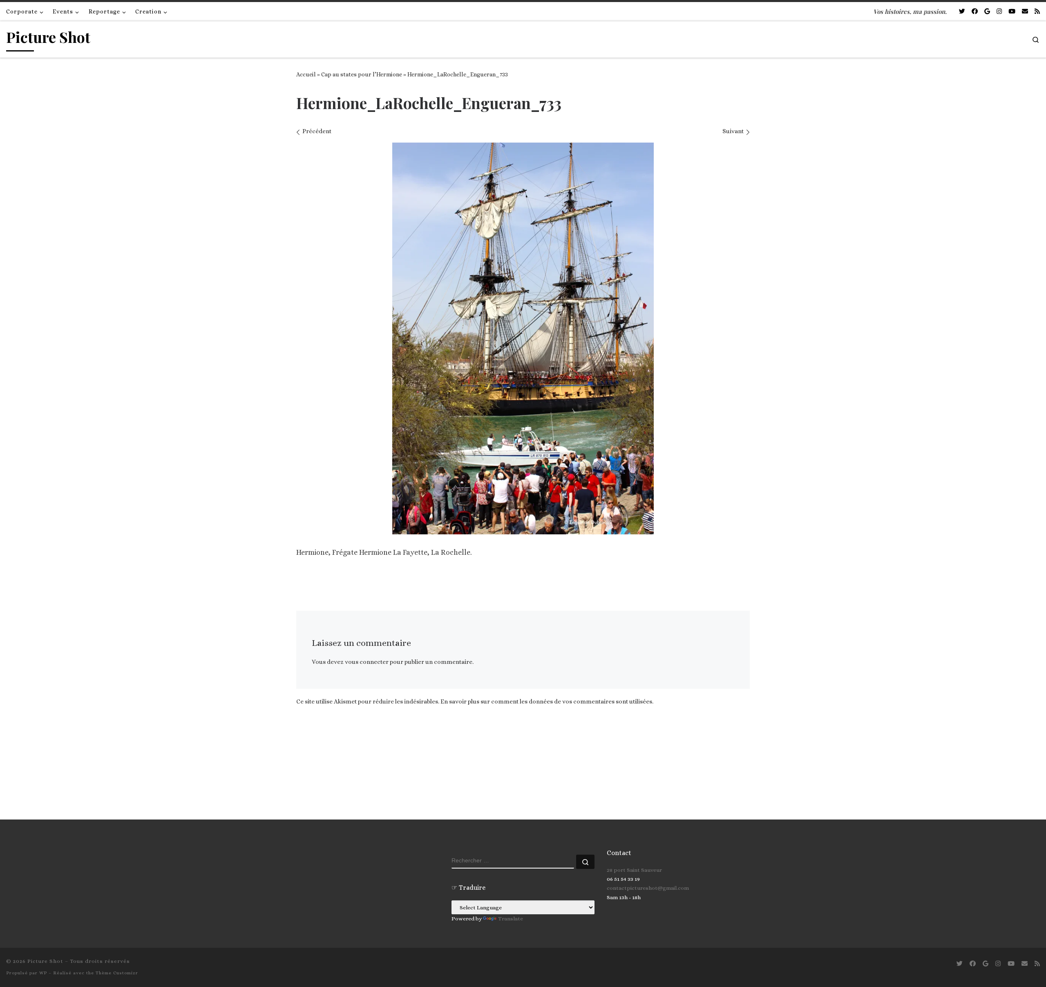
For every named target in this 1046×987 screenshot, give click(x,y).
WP (43, 973)
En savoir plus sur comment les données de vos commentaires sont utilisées (546, 701)
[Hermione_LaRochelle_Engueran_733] (523, 339)
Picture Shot (45, 961)
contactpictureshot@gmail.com (648, 888)
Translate (510, 919)
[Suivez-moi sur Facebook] (975, 11)
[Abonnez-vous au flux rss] (1037, 11)
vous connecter (367, 661)
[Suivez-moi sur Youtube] (1011, 11)
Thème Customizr (117, 973)
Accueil (306, 74)
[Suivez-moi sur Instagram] (999, 11)
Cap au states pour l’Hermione (361, 74)
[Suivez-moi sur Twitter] (962, 11)
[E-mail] (1025, 11)
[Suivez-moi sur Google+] (987, 11)
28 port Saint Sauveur (634, 870)
